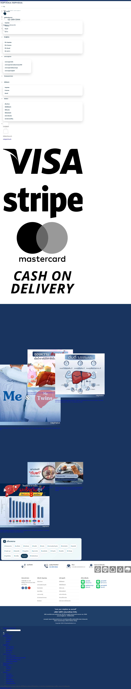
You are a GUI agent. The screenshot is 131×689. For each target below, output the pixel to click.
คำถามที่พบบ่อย (63, 597)
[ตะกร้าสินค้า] (4, 29)
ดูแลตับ (24, 556)
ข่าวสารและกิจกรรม (42, 597)
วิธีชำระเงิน (7, 110)
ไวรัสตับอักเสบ (34, 556)
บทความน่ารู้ (40, 594)
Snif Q (6, 32)
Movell (6, 29)
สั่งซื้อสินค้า (6, 82)
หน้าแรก (8, 11)
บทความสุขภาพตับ (9, 62)
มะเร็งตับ (17, 546)
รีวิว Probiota (8, 45)
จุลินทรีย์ (73, 546)
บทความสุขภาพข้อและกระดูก (11, 68)
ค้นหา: (4, 630)
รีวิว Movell (7, 48)
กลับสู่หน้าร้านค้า (7, 139)
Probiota (7, 26)
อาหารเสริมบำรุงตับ (53, 546)
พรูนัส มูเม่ (7, 551)
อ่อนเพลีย (16, 551)
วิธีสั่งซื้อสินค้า (8, 107)
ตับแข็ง (34, 546)
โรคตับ (42, 546)
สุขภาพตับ (35, 551)
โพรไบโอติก (64, 546)
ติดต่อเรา (6, 99)
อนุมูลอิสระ (26, 551)
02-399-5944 (53, 567)
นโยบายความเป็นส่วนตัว (65, 601)
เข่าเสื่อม (16, 556)
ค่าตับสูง (69, 551)
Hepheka (7, 23)
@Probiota (104, 583)
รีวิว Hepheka (8, 42)
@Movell (88, 587)
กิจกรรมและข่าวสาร (8, 76)
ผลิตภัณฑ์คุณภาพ (8, 17)
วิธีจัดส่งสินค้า (8, 113)
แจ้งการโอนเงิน (8, 116)
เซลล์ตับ (61, 551)
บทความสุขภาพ (7, 56)
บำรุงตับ (53, 551)
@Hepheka (88, 583)
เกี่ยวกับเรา (7, 104)
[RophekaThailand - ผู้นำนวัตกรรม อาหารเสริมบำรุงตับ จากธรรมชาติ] (11, 3)
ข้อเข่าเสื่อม (39, 591)
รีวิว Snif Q (7, 51)
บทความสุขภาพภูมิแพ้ (10, 71)
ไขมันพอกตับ (8, 546)
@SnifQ (103, 587)
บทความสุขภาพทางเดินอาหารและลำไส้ (13, 65)
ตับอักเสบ (26, 546)
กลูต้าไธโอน (7, 556)
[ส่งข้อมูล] (3, 632)
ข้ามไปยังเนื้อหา (4, 1)
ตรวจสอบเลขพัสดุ (9, 119)
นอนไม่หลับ (44, 551)
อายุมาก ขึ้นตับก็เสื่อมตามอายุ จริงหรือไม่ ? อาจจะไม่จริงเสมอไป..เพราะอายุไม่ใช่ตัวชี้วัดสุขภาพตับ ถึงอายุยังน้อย (40, 488)
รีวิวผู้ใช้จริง (6, 37)
